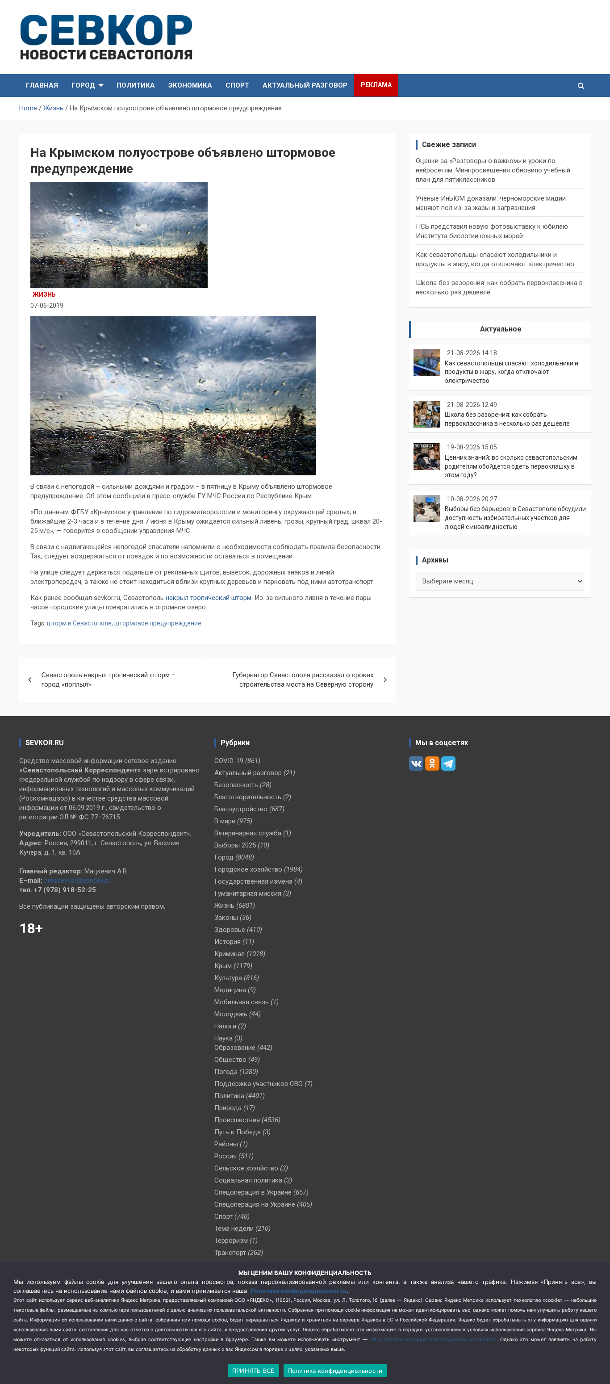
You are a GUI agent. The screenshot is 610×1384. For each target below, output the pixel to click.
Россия (225, 1156)
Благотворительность (247, 797)
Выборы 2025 (235, 845)
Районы (226, 1144)
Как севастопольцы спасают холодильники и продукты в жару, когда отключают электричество (511, 372)
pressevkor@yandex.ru (77, 881)
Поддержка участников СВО (258, 1084)
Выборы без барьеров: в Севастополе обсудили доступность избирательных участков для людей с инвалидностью (515, 517)
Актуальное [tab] (501, 329)
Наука (223, 1038)
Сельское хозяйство (246, 1168)
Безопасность (236, 785)
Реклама (376, 84)
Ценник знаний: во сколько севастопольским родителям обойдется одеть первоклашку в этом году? (511, 466)
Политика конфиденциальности (299, 1290)
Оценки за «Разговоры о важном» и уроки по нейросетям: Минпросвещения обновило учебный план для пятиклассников (493, 170)
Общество (230, 1060)
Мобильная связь (241, 1002)
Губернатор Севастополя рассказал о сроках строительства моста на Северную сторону (302, 679)
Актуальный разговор (305, 85)
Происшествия (237, 1120)
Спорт (237, 85)
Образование (234, 1048)
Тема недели (234, 1229)
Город (83, 85)
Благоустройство (240, 809)
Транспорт (230, 1253)
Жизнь (44, 294)
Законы (226, 918)
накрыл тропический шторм (208, 598)
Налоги (225, 1026)
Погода (226, 1072)
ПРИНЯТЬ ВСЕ (253, 1370)
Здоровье (229, 930)
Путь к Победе (237, 1132)
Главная (42, 85)
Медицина (230, 990)
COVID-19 (228, 761)
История (227, 942)
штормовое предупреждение (157, 623)
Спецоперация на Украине (254, 1204)
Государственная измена (253, 881)
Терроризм (231, 1241)
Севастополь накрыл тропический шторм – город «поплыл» (108, 679)
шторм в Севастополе (79, 623)
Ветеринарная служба (247, 833)
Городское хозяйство (248, 869)
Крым (223, 966)
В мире (224, 821)
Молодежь (230, 1014)
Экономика (190, 85)
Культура (228, 978)
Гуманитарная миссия (247, 893)
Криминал (229, 954)
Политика (136, 85)
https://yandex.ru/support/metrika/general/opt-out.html (433, 1339)
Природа (228, 1108)
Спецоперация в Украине (253, 1192)
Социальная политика (248, 1180)
